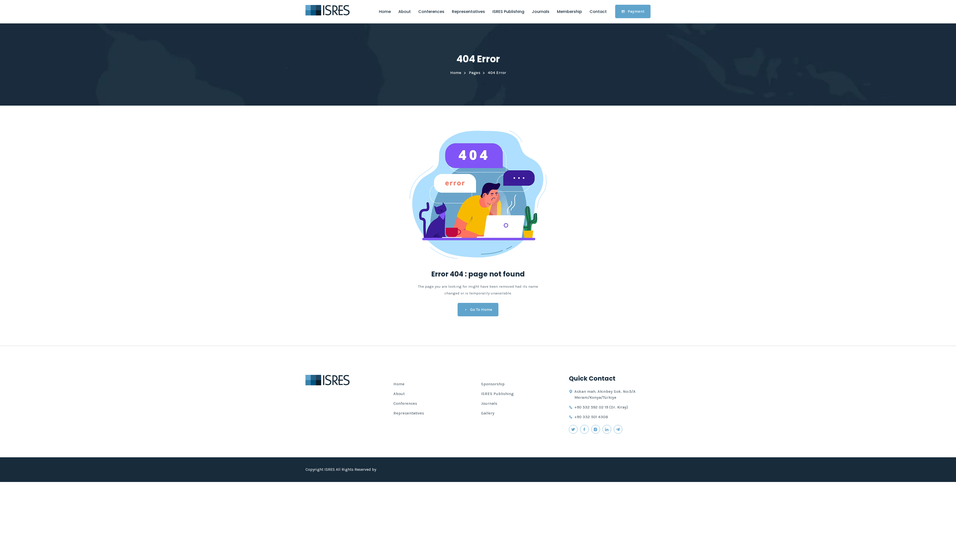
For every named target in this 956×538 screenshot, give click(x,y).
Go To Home (481, 309)
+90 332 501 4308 (591, 416)
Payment (636, 11)
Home (385, 11)
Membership (569, 11)
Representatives (468, 11)
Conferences (431, 11)
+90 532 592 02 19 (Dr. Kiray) (601, 407)
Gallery (487, 413)
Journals (540, 11)
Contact (598, 11)
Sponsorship (493, 384)
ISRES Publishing (508, 11)
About (404, 11)
